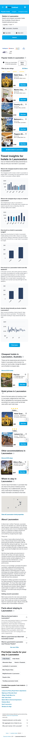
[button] (3, 7)
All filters (25, 68)
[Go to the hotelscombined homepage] (11, 7)
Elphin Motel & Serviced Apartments (12, 700)
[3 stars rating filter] (8, 72)
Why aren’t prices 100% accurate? (12, 726)
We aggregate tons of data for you (12, 723)
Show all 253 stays (7, 458)
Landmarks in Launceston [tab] (9, 666)
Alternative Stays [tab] (7, 662)
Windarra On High (7, 706)
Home (7, 733)
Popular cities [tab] (6, 677)
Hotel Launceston (7, 704)
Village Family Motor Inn (8, 695)
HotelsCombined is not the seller (11, 720)
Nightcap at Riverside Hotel (9, 693)
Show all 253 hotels (7, 370)
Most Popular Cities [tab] (7, 670)
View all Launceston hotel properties (12, 514)
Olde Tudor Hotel (6, 697)
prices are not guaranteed (12, 715)
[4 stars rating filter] (15, 72)
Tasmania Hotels (7, 736)
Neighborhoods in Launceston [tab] (10, 673)
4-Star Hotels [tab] (15, 658)
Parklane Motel (6, 702)
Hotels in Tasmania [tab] (20, 662)
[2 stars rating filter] (3, 72)
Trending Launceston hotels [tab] (10, 681)
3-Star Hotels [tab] (6, 658)
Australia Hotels (13, 733)
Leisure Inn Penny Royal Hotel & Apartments (14, 690)
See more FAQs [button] (14, 647)
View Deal (23, 85)
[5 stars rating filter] (21, 72)
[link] (14, 150)
